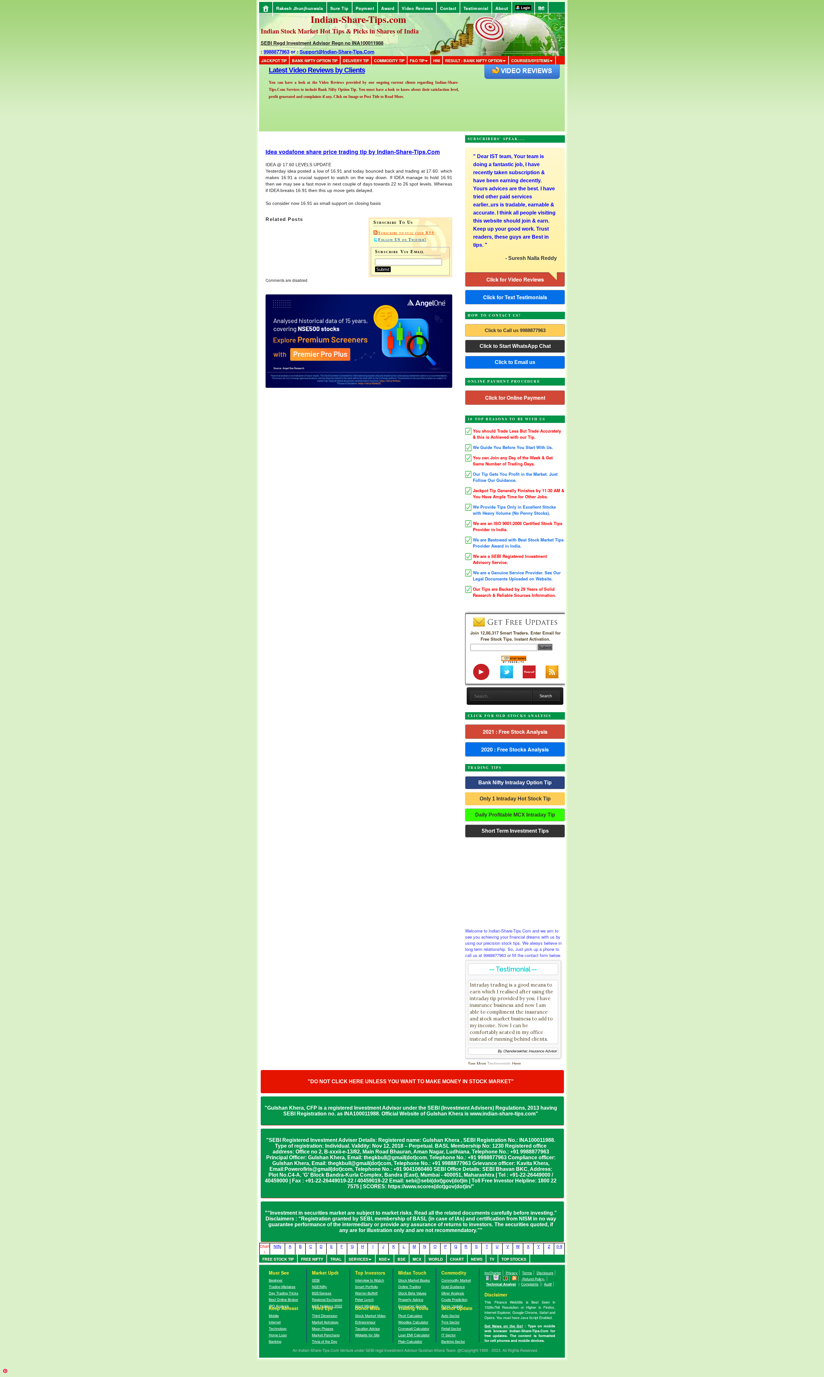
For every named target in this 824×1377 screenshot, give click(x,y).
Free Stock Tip (278, 1259)
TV (492, 1259)
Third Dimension (324, 1315)
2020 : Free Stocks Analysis (515, 749)
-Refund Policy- (533, 1278)
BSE (402, 1259)
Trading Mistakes (282, 1286)
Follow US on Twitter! (402, 239)
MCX (417, 1259)
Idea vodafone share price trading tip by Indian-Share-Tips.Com (353, 152)
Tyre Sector (450, 1321)
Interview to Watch (369, 1280)
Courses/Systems (530, 60)
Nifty (277, 1246)
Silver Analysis (452, 1293)
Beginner (276, 1280)
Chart (457, 1259)
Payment (365, 8)
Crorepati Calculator (413, 1328)
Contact (448, 8)
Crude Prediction (454, 1299)
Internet (275, 1321)
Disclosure (545, 1272)
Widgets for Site (367, 1334)
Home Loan (278, 1334)
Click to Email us (515, 362)
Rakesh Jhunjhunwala (299, 8)
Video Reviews (417, 8)
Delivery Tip (356, 60)
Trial (336, 1259)
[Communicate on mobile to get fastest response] (487, 1278)
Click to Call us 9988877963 (515, 330)
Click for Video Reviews (515, 279)
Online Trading (409, 1286)
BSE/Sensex (322, 1293)
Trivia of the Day (324, 1341)
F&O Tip (417, 60)
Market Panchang (326, 1334)
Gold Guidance (453, 1286)
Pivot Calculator (410, 1315)
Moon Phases (322, 1328)
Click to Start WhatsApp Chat (515, 346)
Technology (278, 1328)
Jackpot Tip (274, 60)
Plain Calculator (410, 1341)
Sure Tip (339, 8)
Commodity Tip (389, 60)
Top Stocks (513, 1259)
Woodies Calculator (413, 1321)
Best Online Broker (283, 1299)
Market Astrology (325, 1321)
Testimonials (499, 1063)
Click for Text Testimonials (515, 297)
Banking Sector (453, 1341)
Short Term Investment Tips (515, 831)
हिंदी (541, 8)
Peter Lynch (364, 1299)
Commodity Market (456, 1280)
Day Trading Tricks (283, 1293)
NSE (383, 1259)
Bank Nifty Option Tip (315, 60)
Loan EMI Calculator (414, 1334)
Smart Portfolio (366, 1286)
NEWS (476, 1259)
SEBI (316, 1280)
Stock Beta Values (412, 1293)
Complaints (529, 1283)
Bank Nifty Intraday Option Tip (515, 782)
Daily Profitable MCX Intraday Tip (515, 815)
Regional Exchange (327, 1299)
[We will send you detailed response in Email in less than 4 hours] (496, 1278)
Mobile (274, 1315)
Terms (527, 1272)
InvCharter (492, 1272)
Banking (275, 1341)
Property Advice (410, 1299)
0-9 (559, 1246)
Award (388, 8)
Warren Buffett (366, 1293)
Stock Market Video (370, 1315)
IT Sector (448, 1334)
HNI (436, 60)
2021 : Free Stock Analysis (515, 731)
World (435, 1259)
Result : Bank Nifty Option (473, 60)
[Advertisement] (515, 881)
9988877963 (276, 51)
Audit (548, 1283)
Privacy (512, 1272)
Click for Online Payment (515, 397)
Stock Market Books (414, 1280)
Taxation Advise (367, 1328)
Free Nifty (312, 1259)
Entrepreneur (365, 1321)
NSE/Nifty (319, 1286)
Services (358, 1259)
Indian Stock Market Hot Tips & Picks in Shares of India (340, 31)
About (501, 8)
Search (545, 696)
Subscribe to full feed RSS (406, 233)
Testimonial (476, 8)
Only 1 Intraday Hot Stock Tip (515, 798)
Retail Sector (451, 1328)
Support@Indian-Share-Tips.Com (337, 51)
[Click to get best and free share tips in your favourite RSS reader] (514, 1278)
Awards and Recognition (306, 70)
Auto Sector (450, 1315)
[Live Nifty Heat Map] (505, 1278)
